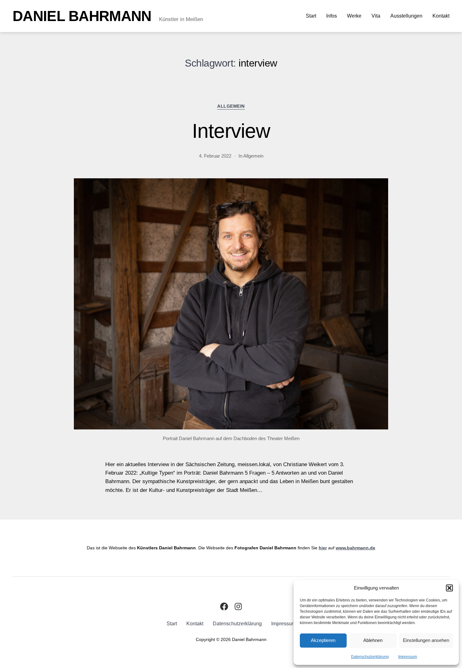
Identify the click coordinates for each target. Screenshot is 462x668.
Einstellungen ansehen (426, 640)
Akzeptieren (323, 640)
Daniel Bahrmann (82, 16)
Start (311, 16)
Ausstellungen (406, 16)
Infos (331, 16)
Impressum (407, 657)
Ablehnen (372, 640)
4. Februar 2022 (215, 156)
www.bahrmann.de (355, 547)
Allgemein (231, 106)
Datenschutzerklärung (370, 657)
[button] (449, 588)
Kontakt (440, 16)
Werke (354, 16)
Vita (375, 16)
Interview (231, 131)
